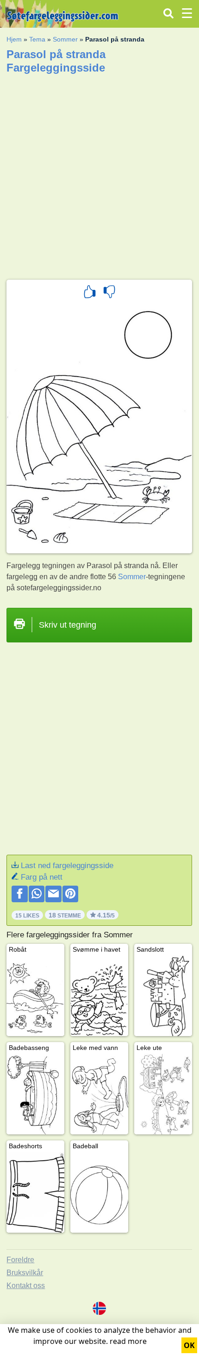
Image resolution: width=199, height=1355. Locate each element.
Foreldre (20, 1260)
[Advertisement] (99, 173)
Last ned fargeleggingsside (67, 865)
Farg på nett (41, 877)
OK (189, 1345)
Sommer (65, 39)
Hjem (14, 39)
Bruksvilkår (24, 1273)
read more (128, 1341)
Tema (37, 39)
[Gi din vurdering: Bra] (90, 293)
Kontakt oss (25, 1285)
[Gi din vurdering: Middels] (109, 293)
